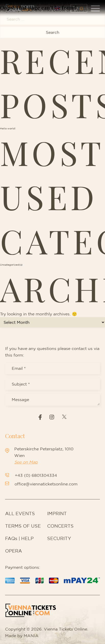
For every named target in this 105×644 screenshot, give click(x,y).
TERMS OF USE (23, 525)
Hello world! (8, 128)
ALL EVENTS (20, 513)
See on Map (26, 462)
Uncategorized (9, 264)
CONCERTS (60, 525)
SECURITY (59, 538)
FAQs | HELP (19, 538)
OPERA (13, 550)
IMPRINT (57, 513)
